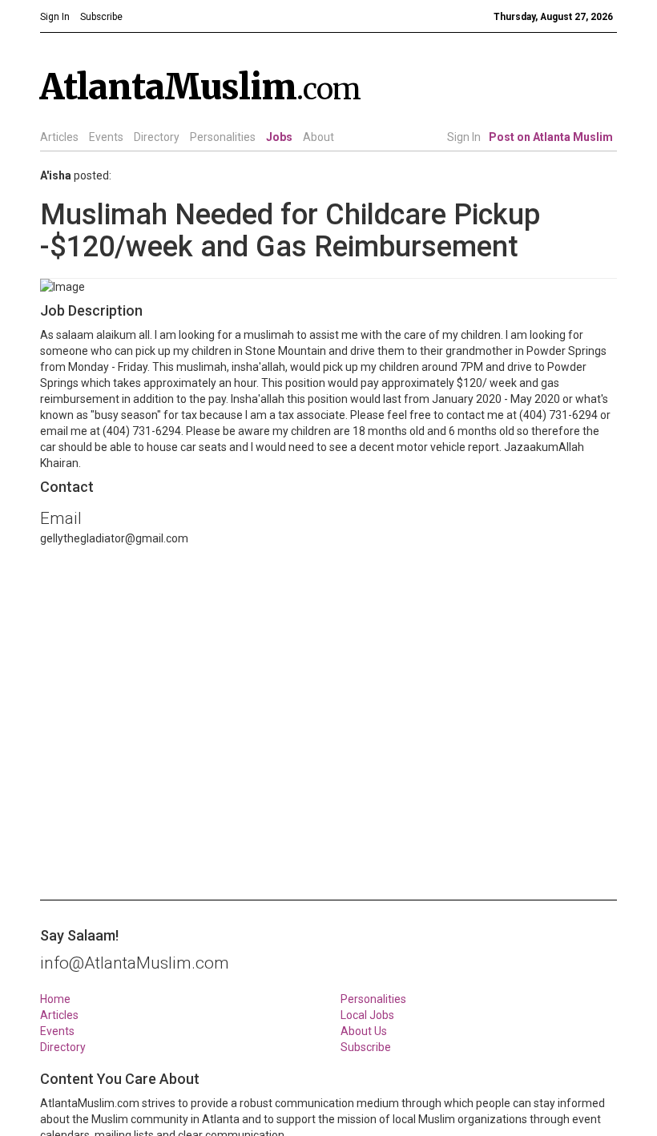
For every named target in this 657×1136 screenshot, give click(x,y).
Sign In (464, 137)
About (318, 137)
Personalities (223, 137)
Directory (156, 137)
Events (106, 137)
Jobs (279, 137)
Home (55, 999)
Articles (59, 137)
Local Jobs (367, 1015)
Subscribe (366, 1047)
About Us (364, 1031)
